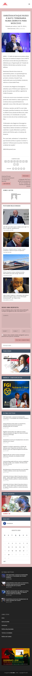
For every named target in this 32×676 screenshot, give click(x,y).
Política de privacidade (7, 629)
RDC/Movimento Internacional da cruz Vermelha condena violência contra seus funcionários (15, 470)
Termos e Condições (7, 633)
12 (16, 547)
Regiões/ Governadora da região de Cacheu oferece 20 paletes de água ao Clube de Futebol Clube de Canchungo (15, 433)
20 (19, 550)
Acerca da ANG (5, 621)
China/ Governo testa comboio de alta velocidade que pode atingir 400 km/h (13, 272)
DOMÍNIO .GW (6, 513)
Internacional (11, 28)
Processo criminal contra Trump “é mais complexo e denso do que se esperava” (14, 249)
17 (8, 550)
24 (8, 554)
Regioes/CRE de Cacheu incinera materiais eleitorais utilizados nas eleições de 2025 (14, 455)
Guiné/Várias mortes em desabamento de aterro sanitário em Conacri (16, 440)
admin (15, 26)
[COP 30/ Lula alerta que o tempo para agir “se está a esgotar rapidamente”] (16, 217)
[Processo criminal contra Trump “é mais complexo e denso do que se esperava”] (16, 239)
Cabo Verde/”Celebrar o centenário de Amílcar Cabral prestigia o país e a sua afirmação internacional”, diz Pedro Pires (16, 297)
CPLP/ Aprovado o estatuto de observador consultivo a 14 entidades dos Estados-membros (16, 417)
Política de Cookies (6, 636)
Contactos (4, 625)
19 (16, 550)
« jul (4, 561)
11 (12, 547)
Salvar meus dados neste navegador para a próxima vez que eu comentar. (15, 335)
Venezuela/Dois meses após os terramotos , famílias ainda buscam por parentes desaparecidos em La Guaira (14, 425)
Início (3, 618)
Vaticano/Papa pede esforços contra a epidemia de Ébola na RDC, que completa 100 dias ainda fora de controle (15, 463)
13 (19, 547)
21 (23, 550)
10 (8, 547)
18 (12, 550)
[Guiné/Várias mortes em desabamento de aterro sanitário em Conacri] (3, 600)
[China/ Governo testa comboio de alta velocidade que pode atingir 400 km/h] (16, 262)
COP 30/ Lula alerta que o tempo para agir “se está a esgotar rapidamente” (16, 227)
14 (23, 547)
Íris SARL (13, 672)
